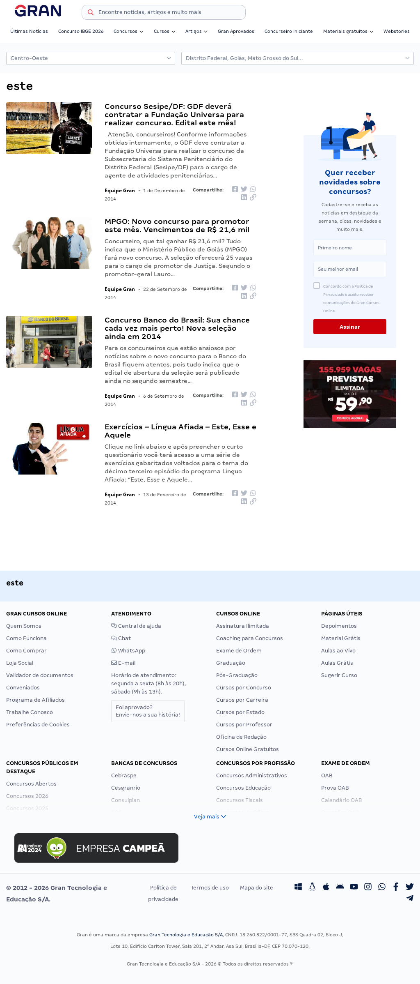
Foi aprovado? (148, 711)
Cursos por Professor (244, 724)
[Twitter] (410, 888)
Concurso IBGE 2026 (81, 31)
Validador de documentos (39, 675)
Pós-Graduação (237, 675)
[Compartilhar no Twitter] (244, 190)
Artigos (193, 31)
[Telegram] (410, 899)
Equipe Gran (120, 190)
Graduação (230, 663)
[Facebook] (396, 888)
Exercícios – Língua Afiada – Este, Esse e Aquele (180, 430)
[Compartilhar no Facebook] (235, 190)
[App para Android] (340, 888)
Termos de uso (210, 888)
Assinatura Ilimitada (242, 626)
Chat (124, 638)
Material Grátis (341, 638)
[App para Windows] (298, 888)
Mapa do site (256, 888)
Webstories (396, 31)
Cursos (161, 31)
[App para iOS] (326, 888)
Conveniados (23, 687)
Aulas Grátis (337, 663)
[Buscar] (91, 13)
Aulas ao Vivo (338, 651)
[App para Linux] (312, 888)
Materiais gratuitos (345, 31)
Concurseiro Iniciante (289, 31)
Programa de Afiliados (35, 700)
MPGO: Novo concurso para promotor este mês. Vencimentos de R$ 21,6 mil (177, 225)
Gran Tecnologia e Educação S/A (186, 934)
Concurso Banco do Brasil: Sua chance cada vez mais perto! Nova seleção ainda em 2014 (177, 328)
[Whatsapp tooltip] (382, 888)
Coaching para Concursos (249, 638)
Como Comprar (26, 651)
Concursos (125, 31)
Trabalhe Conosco (29, 712)
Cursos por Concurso (243, 687)
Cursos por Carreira (242, 700)
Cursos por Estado (240, 712)
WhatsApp (131, 651)
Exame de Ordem (239, 651)
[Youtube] (354, 888)
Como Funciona (26, 638)
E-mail (126, 663)
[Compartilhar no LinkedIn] (244, 198)
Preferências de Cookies (38, 724)
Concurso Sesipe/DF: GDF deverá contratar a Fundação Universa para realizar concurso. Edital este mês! (174, 114)
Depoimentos (339, 626)
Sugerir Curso (339, 675)
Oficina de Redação (241, 737)
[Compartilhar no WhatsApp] (253, 190)
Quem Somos (23, 626)
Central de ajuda (139, 626)
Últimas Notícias (29, 31)
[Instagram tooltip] (368, 888)
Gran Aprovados (236, 31)
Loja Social (19, 663)
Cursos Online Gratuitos (247, 749)
